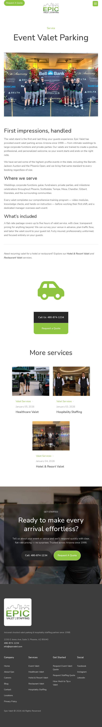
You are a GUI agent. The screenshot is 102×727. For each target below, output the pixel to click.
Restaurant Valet (13, 257)
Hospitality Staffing (37, 689)
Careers (7, 677)
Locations (8, 695)
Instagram (82, 671)
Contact (7, 689)
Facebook (81, 666)
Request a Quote (51, 328)
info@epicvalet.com (13, 646)
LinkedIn (81, 677)
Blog (6, 683)
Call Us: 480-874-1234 (51, 317)
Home (7, 666)
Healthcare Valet (36, 671)
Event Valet (33, 666)
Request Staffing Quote (64, 675)
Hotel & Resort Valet (78, 253)
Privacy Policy (10, 701)
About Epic (9, 671)
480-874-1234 (11, 643)
